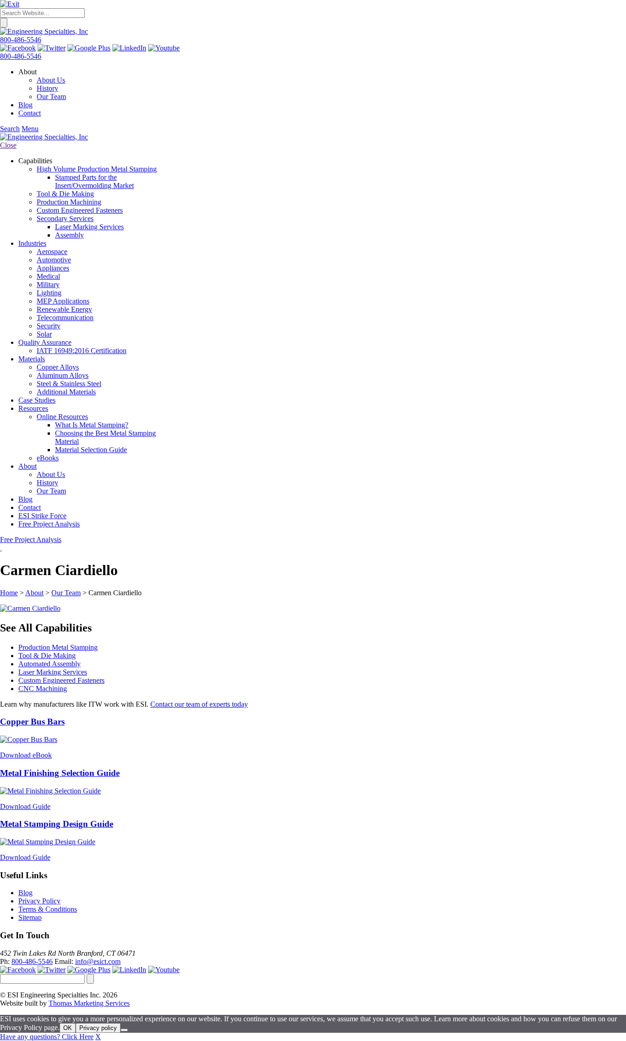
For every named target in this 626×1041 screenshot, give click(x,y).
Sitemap (30, 917)
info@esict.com (98, 961)
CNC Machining (42, 688)
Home (9, 593)
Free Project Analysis (30, 539)
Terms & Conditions (47, 909)
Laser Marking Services (52, 672)
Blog (25, 105)
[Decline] (124, 1030)
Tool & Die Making (47, 655)
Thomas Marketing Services (89, 1003)
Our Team (51, 96)
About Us (51, 80)
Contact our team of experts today (199, 704)
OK (67, 1027)
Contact (29, 113)
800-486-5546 (20, 40)
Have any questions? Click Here (46, 1037)
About (34, 593)
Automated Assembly (49, 664)
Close (8, 145)
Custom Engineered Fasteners (61, 680)
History (47, 88)
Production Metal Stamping (58, 647)
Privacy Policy (39, 901)
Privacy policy (98, 1027)
